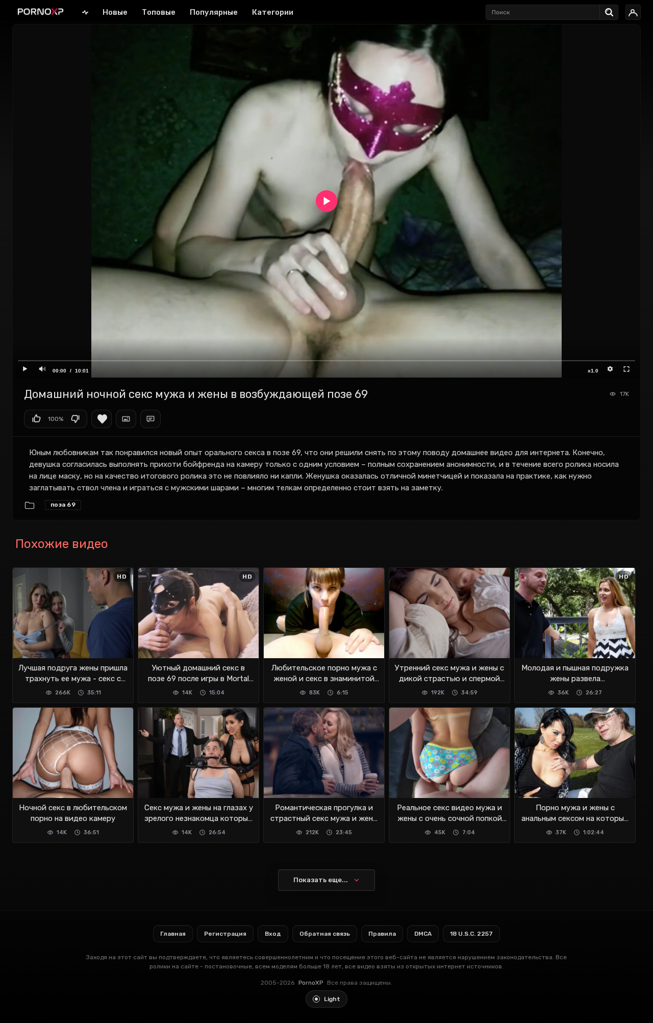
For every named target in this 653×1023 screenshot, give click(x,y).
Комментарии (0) (150, 419)
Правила (382, 933)
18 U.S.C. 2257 (471, 933)
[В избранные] (101, 419)
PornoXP (310, 982)
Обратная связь (324, 933)
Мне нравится (36, 419)
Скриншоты (126, 419)
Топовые (158, 12)
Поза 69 (63, 504)
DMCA (423, 933)
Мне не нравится (75, 419)
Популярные (214, 12)
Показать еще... (320, 880)
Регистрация (225, 933)
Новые (115, 12)
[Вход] (633, 12)
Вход (273, 933)
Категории (272, 12)
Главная (85, 12)
